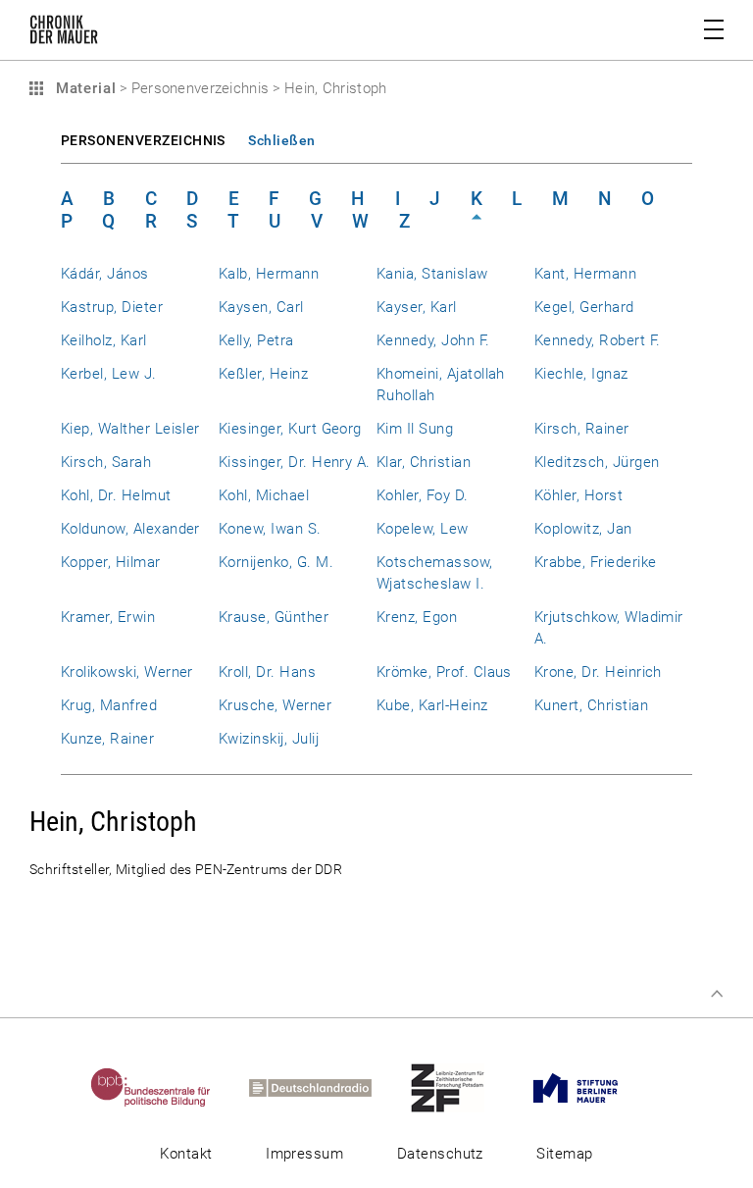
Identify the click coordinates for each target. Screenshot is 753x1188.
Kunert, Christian (591, 705)
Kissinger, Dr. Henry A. (295, 462)
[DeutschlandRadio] (327, 1086)
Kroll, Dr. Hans (267, 672)
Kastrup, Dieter (112, 307)
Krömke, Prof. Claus (444, 672)
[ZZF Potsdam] (465, 1086)
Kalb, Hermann (269, 274)
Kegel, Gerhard (584, 307)
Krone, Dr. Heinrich (598, 672)
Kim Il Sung (414, 429)
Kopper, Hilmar (111, 562)
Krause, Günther (273, 617)
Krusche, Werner (275, 705)
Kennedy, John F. (433, 340)
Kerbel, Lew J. (109, 374)
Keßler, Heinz (263, 374)
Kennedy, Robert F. (597, 340)
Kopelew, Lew (422, 529)
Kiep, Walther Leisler (130, 429)
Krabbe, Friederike (595, 562)
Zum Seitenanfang (717, 994)
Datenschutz (440, 1153)
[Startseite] (63, 33)
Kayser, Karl (416, 307)
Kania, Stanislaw (432, 274)
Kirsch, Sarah (106, 462)
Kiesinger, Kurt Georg (290, 429)
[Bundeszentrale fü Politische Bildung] (168, 1086)
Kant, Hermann (585, 274)
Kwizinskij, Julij (269, 739)
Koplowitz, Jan (583, 529)
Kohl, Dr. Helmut (116, 495)
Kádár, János (105, 274)
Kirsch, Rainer (581, 429)
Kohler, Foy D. (422, 495)
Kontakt (186, 1153)
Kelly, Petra (256, 340)
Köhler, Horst (578, 495)
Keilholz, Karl (104, 340)
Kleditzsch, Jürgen (596, 462)
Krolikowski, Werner (127, 672)
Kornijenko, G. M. (276, 562)
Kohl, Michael (264, 495)
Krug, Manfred (109, 705)
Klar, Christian (423, 462)
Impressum (304, 1153)
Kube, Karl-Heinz (432, 705)
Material (83, 88)
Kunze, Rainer (107, 739)
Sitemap (564, 1153)
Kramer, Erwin (108, 617)
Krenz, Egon (416, 617)
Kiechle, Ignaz (581, 374)
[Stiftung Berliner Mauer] (593, 1086)
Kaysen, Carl (261, 307)
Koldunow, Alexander (130, 529)
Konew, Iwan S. (270, 529)
